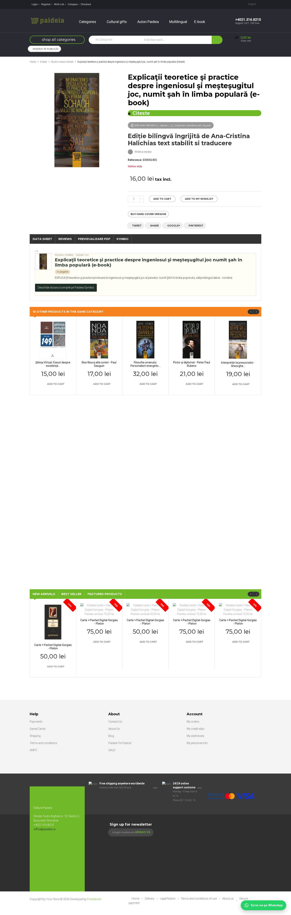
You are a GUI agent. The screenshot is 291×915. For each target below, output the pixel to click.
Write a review (143, 151)
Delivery (150, 898)
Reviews (65, 239)
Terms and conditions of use (199, 898)
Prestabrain (94, 899)
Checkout (86, 4)
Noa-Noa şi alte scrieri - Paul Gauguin (99, 364)
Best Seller (71, 594)
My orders (193, 721)
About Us (114, 728)
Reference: (135, 159)
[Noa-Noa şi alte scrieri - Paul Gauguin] (99, 339)
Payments (36, 721)
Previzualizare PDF (94, 239)
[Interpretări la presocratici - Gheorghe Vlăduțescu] (238, 339)
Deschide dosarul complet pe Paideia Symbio (66, 287)
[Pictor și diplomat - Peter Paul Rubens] (192, 339)
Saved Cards (38, 728)
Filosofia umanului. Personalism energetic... (145, 364)
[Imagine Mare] (231, 784)
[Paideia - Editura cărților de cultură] (47, 20)
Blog (111, 735)
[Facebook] (39, 842)
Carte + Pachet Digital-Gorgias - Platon (53, 646)
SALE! (111, 750)
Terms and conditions (43, 743)
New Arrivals (44, 594)
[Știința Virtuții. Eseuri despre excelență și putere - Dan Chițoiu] (53, 339)
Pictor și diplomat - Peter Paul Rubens (191, 364)
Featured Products (104, 594)
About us (228, 898)
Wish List (59, 4)
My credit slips (195, 728)
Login (35, 4)
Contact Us (115, 721)
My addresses (195, 735)
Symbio (122, 239)
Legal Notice (168, 898)
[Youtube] (46, 842)
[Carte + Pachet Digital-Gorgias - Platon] (53, 621)
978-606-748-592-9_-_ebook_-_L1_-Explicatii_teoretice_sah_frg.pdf (173, 125)
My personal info (197, 743)
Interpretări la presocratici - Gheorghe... (238, 364)
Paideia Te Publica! (119, 743)
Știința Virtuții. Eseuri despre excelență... (52, 364)
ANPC (33, 750)
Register (45, 4)
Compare (73, 4)
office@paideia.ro (45, 829)
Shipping (35, 735)
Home (33, 61)
